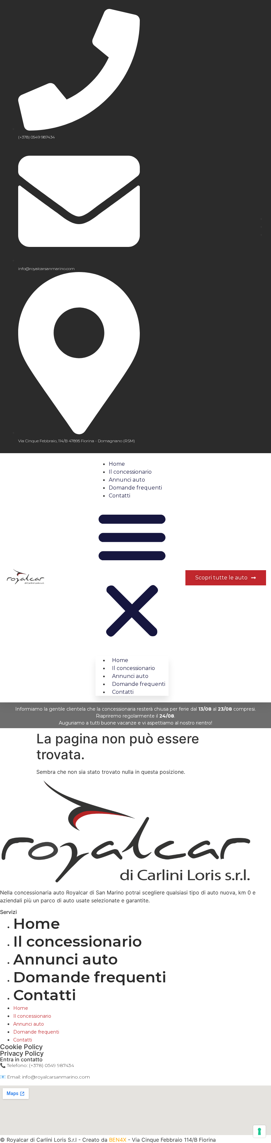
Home (117, 464)
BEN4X (118, 1139)
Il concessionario (130, 472)
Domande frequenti (135, 488)
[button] (132, 574)
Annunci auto (127, 480)
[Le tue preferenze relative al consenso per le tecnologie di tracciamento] (259, 1131)
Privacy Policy (22, 1053)
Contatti (119, 496)
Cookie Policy (21, 1047)
